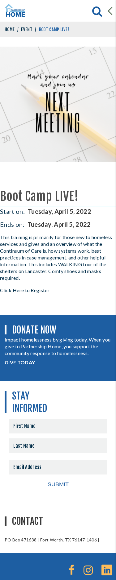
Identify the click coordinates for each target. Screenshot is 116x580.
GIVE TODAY (20, 362)
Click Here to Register (24, 290)
